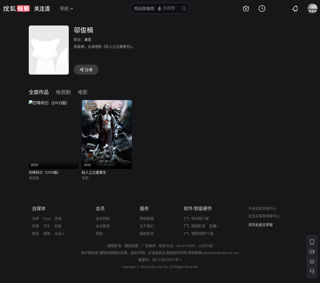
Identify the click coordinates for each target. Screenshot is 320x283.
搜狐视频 (16, 8)
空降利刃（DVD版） (45, 172)
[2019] (49, 103)
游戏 (58, 218)
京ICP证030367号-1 (167, 260)
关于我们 (147, 226)
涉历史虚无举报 (260, 225)
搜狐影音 (198, 226)
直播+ (213, 226)
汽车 (46, 226)
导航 (64, 9)
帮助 (99, 233)
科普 (35, 226)
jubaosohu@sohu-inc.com (221, 253)
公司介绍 (206, 246)
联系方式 (166, 246)
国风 (35, 233)
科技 (58, 226)
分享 (89, 70)
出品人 (59, 233)
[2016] (107, 103)
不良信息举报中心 (262, 208)
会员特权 (103, 218)
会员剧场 (103, 226)
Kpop (47, 218)
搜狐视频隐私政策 (113, 253)
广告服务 (149, 246)
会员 (100, 208)
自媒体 (39, 208)
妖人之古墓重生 (94, 172)
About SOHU (186, 246)
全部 (35, 218)
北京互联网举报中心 (264, 216)
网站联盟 (147, 218)
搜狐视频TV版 (202, 233)
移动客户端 (200, 218)
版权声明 (138, 253)
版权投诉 (147, 233)
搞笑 (46, 233)
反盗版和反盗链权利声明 (167, 253)
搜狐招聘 (131, 246)
